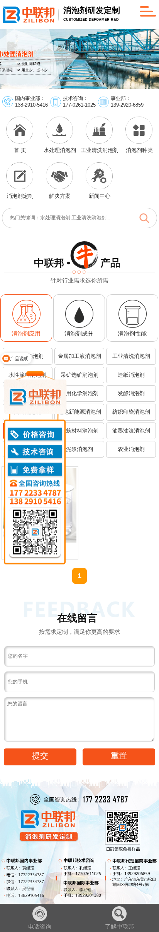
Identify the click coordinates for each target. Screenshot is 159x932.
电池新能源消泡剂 (79, 412)
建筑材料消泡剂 (79, 431)
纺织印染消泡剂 (131, 412)
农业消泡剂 (131, 449)
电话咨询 (39, 926)
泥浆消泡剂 (79, 449)
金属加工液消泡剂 (79, 356)
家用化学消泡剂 (79, 393)
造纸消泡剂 (131, 375)
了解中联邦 (119, 926)
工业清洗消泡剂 (131, 356)
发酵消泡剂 (131, 393)
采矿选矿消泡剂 (79, 375)
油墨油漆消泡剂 (131, 431)
